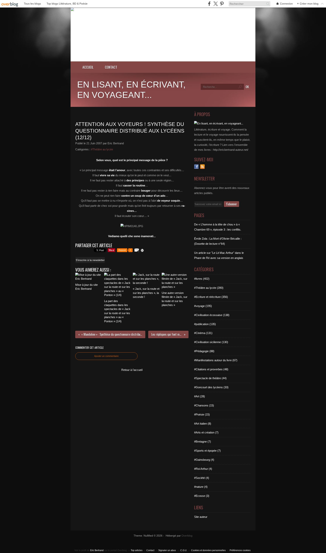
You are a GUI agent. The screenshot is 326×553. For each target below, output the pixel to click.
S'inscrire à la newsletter (90, 260)
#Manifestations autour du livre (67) (215, 360)
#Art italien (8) (202, 423)
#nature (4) (201, 486)
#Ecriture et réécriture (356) (211, 296)
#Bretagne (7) (202, 441)
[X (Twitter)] (215, 4)
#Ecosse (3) (201, 495)
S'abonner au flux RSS (202, 166)
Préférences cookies (240, 550)
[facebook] (209, 4)
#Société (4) (201, 477)
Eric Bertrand (97, 550)
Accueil (88, 67)
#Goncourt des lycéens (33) (211, 387)
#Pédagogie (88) (204, 351)
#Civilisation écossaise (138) (211, 315)
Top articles (136, 550)
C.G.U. (183, 550)
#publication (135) (205, 324)
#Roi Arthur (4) (203, 468)
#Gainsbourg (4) (204, 459)
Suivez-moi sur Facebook (196, 166)
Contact (111, 67)
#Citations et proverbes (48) (211, 369)
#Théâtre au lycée (102, 149)
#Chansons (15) (204, 405)
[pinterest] (221, 4)
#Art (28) (199, 396)
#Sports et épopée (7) (207, 450)
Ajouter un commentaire (106, 356)
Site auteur (200, 516)
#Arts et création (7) (206, 432)
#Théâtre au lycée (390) (208, 287)
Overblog (186, 535)
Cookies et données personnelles (208, 550)
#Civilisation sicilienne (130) (211, 342)
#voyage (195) (203, 306)
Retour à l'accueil (131, 369)
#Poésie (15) (202, 414)
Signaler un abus (167, 550)
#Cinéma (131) (203, 333)
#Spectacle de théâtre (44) (210, 378)
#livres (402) (201, 278)
